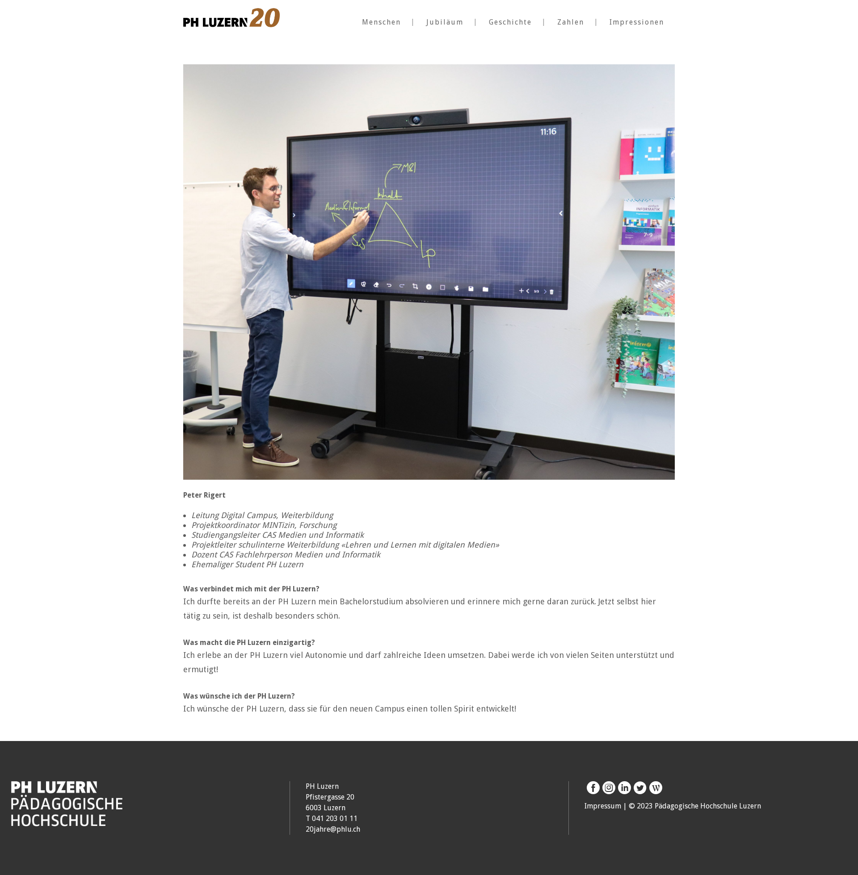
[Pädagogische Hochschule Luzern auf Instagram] (607, 787)
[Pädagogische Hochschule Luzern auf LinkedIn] (623, 787)
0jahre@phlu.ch (335, 829)
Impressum (603, 806)
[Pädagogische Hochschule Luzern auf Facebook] (592, 787)
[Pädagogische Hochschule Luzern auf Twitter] (639, 787)
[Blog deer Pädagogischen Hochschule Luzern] (654, 787)
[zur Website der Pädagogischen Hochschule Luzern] (66, 821)
